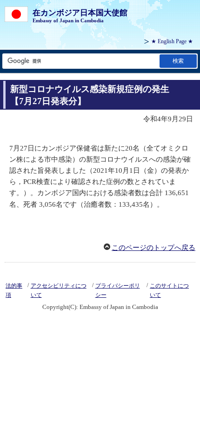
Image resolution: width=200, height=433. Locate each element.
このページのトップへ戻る (153, 247)
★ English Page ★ (172, 41)
